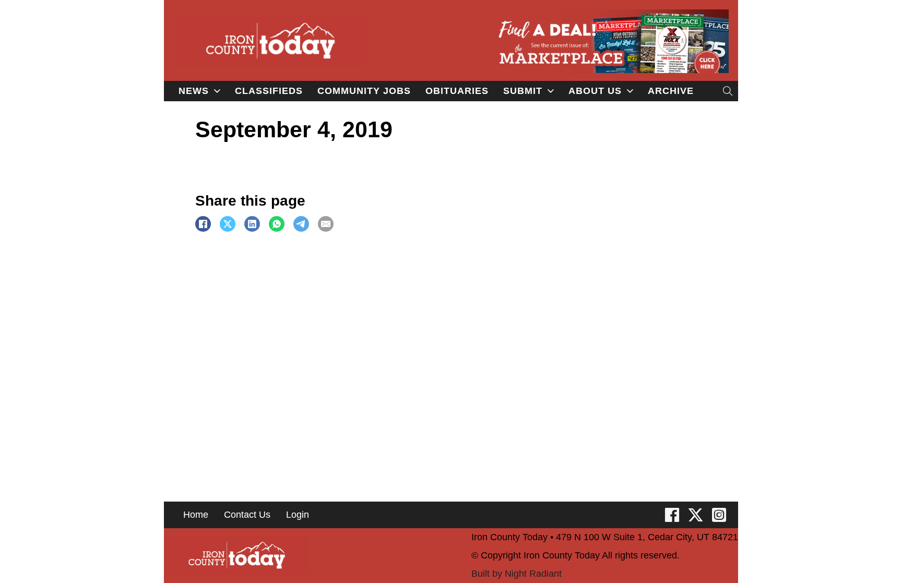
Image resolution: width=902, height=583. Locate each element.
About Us (595, 91)
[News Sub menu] (217, 91)
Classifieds (269, 91)
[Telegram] (301, 224)
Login (297, 514)
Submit (522, 91)
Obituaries (457, 91)
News (194, 91)
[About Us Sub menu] (630, 91)
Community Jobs (364, 91)
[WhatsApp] (276, 224)
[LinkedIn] (252, 224)
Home (195, 514)
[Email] (326, 224)
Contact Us (247, 514)
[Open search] (728, 91)
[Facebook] (203, 224)
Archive (671, 91)
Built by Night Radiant (516, 573)
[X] (227, 224)
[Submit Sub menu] (551, 91)
